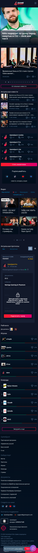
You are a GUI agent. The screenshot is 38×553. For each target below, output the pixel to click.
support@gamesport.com (24, 515)
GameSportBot (8, 515)
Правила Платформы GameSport (11, 491)
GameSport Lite (15, 149)
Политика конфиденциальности (11, 480)
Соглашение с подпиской (9, 494)
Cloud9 (9, 402)
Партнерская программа (8, 440)
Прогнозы (4, 462)
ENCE (9, 419)
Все (4, 249)
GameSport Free (15, 157)
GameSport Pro (15, 142)
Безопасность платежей (8, 497)
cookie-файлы (18, 549)
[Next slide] (35, 41)
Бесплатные (14, 249)
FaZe (9, 394)
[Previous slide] (3, 41)
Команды (4, 469)
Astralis (10, 411)
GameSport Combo (17, 135)
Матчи (3, 459)
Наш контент (6, 192)
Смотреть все (17, 195)
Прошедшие (24, 192)
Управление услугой (7, 444)
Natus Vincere (12, 386)
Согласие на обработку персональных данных (15, 484)
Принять (29, 549)
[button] (8, 82)
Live (15, 192)
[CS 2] (11, 329)
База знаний (5, 447)
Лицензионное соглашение (9, 487)
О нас (2, 450)
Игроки (3, 465)
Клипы (33, 192)
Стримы (3, 472)
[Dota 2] (15, 329)
